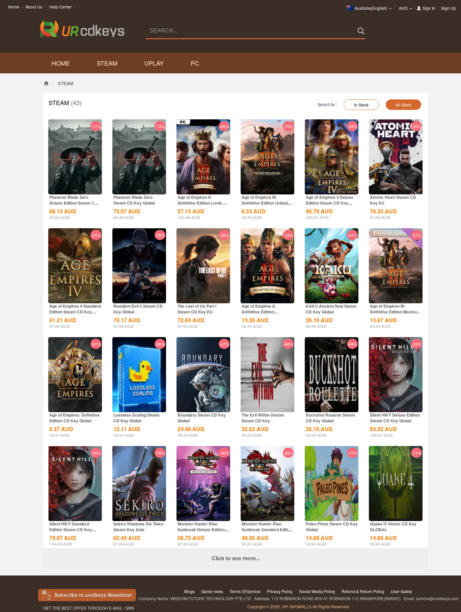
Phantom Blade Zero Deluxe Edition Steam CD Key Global (73, 203)
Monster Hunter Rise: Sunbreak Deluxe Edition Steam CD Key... (201, 529)
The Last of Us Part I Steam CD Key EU (197, 309)
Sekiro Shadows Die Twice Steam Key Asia (138, 527)
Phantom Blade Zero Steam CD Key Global (134, 200)
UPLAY (154, 62)
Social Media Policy (317, 591)
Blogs (189, 591)
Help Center (60, 6)
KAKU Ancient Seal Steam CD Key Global (331, 309)
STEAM (107, 62)
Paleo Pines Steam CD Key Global (332, 527)
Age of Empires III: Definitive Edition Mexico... (395, 309)
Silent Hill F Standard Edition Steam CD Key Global (70, 529)
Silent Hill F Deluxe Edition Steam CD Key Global (395, 418)
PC (195, 62)
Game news (212, 591)
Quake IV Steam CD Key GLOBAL (393, 527)
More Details (75, 188)
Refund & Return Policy (363, 591)
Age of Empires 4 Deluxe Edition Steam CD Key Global (329, 203)
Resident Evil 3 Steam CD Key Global (138, 309)
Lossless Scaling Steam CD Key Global (136, 418)
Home (13, 6)
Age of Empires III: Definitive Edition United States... (265, 203)
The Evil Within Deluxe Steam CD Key (263, 418)
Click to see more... (236, 558)
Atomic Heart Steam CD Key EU (393, 200)
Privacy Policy (280, 591)
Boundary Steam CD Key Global (202, 418)
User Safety (401, 591)
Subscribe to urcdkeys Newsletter (93, 594)
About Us (33, 6)
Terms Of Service (245, 591)
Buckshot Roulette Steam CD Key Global (330, 418)
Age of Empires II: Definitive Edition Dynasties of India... (260, 312)
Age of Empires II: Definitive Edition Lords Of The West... (202, 203)
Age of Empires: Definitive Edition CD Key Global (74, 418)
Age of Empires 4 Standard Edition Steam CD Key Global (75, 312)
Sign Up (448, 8)
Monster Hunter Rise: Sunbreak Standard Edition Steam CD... (267, 529)
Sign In (429, 8)
